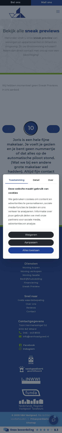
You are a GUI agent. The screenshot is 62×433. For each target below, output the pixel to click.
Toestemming (16, 180)
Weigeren (31, 234)
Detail (36, 180)
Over (50, 180)
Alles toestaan (31, 250)
